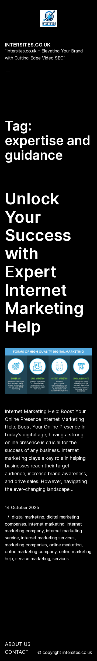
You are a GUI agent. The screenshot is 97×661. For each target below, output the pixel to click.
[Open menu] (8, 70)
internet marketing (46, 524)
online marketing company (31, 551)
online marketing (65, 544)
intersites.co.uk (27, 45)
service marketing (32, 558)
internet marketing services (48, 537)
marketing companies (26, 544)
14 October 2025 (22, 507)
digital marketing (28, 517)
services (61, 558)
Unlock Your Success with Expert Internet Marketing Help (44, 263)
